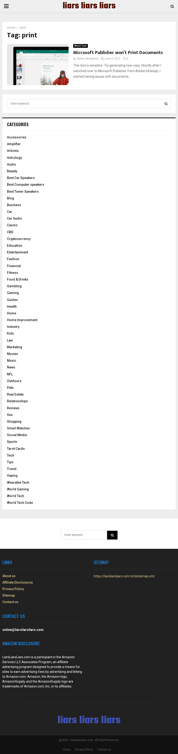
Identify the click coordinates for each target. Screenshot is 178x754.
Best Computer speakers (25, 184)
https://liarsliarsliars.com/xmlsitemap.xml (124, 576)
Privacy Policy (13, 589)
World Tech (80, 46)
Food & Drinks (17, 279)
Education (14, 245)
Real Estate (15, 394)
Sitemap (8, 595)
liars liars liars (89, 6)
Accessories (16, 137)
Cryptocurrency (19, 239)
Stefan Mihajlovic (88, 58)
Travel (11, 469)
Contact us (10, 602)
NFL (10, 374)
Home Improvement (22, 320)
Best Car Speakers (21, 178)
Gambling (14, 286)
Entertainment (17, 252)
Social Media (17, 435)
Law (10, 340)
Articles (13, 151)
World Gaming (18, 489)
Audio (11, 164)
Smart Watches (18, 428)
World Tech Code (20, 503)
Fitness (12, 273)
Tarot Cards (16, 448)
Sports (12, 442)
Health (12, 306)
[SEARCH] (166, 103)
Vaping (12, 475)
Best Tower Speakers (23, 191)
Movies (12, 354)
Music (11, 360)
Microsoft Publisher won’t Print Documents (118, 53)
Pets (10, 388)
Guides (12, 300)
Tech (10, 455)
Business (14, 205)
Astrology (14, 158)
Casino (12, 225)
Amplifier (14, 144)
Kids (10, 333)
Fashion (13, 259)
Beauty (12, 171)
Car (9, 212)
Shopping (14, 421)
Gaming (13, 293)
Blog (10, 198)
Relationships (17, 401)
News (11, 367)
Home (11, 313)
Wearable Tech (18, 482)
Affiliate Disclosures (17, 582)
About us (9, 576)
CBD (10, 232)
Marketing (14, 347)
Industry (13, 327)
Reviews (13, 408)
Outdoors (14, 381)
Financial (14, 266)
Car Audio (14, 218)
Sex (10, 415)
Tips (10, 462)
